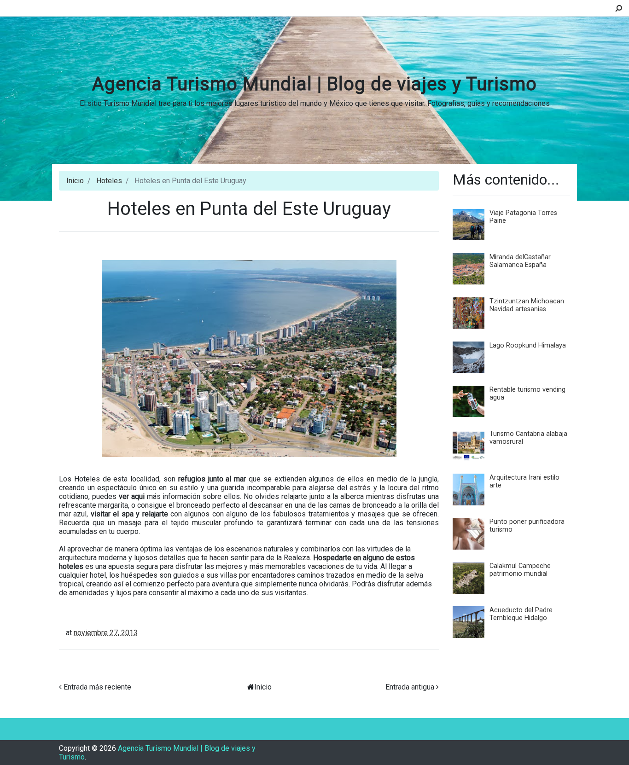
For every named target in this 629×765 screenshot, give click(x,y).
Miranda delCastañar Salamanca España (520, 261)
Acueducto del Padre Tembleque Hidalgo (521, 614)
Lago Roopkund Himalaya (527, 345)
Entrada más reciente (97, 687)
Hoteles (109, 180)
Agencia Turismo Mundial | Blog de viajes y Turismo (314, 84)
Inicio (75, 180)
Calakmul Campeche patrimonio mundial (520, 570)
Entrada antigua (409, 687)
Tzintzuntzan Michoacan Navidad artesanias (526, 305)
